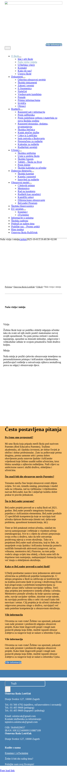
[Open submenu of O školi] (20, 56)
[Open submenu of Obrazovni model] (30, 183)
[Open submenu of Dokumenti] (24, 77)
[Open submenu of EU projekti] (24, 209)
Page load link (7, 770)
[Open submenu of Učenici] (20, 151)
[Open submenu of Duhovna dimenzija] (32, 171)
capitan (23, 239)
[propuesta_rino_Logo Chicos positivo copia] (33, 3)
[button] (22, 437)
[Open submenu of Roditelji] (21, 109)
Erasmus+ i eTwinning (16, 753)
